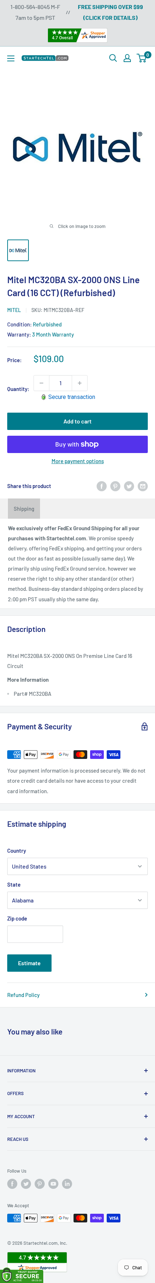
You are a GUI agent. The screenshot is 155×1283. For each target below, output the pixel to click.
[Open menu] (10, 58)
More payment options (78, 461)
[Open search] (113, 58)
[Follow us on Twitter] (26, 1184)
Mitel (14, 310)
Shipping (24, 508)
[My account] (127, 58)
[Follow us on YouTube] (53, 1184)
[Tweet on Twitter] (129, 485)
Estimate (29, 962)
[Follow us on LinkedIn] (67, 1184)
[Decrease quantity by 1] (41, 383)
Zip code (17, 918)
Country (16, 850)
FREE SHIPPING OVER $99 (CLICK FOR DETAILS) (110, 12)
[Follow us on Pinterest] (40, 1184)
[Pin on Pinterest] (115, 485)
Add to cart (77, 421)
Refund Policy (23, 995)
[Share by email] (143, 485)
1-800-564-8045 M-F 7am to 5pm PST (35, 12)
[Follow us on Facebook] (12, 1184)
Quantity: (18, 389)
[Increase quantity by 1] (79, 383)
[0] (141, 58)
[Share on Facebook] (102, 485)
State (14, 884)
